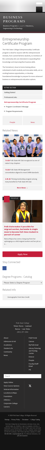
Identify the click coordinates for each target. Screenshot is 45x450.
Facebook (4, 268)
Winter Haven (18, 326)
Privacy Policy (15, 419)
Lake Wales (26, 329)
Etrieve (31, 357)
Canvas (31, 341)
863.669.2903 (8, 433)
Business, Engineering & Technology (18, 27)
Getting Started (9, 92)
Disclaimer (25, 419)
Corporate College (11, 403)
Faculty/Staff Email (33, 365)
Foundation (8, 396)
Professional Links (10, 97)
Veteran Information (11, 389)
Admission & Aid (10, 341)
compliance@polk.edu (17, 433)
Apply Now (23, 254)
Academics (8, 345)
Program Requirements (14, 111)
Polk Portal (33, 338)
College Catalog (35, 419)
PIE (30, 370)
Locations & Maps (10, 393)
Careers (7, 407)
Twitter (30, 386)
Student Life (8, 348)
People (12, 122)
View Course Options (11, 386)
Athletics (7, 400)
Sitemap (7, 419)
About (6, 338)
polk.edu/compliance (22, 435)
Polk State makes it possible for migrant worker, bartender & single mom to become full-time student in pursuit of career (21, 230)
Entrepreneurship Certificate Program (20, 102)
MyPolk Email (33, 345)
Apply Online (8, 382)
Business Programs (14, 19)
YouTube (30, 389)
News (33, 122)
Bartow (17, 329)
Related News (10, 130)
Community (8, 352)
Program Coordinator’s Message (17, 107)
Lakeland (28, 326)
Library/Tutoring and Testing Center (35, 350)
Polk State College (18, 6)
